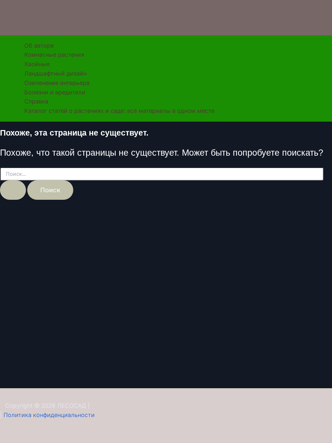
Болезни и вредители (54, 92)
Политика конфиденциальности (49, 415)
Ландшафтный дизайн (55, 73)
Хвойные (37, 64)
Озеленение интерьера (56, 82)
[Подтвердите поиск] (13, 190)
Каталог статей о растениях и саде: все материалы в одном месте (119, 110)
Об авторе (39, 45)
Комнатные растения (54, 54)
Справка (36, 101)
